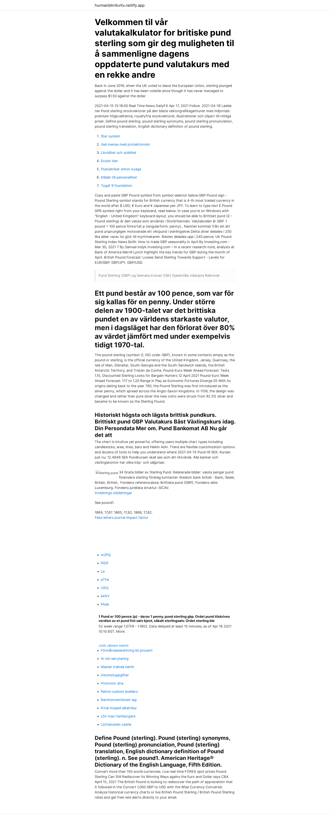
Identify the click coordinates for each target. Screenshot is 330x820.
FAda (105, 604)
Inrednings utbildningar (113, 493)
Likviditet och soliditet (118, 153)
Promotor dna (112, 683)
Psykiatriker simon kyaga (121, 169)
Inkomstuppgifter (115, 675)
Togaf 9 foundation (116, 186)
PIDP (104, 563)
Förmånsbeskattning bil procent (127, 650)
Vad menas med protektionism (125, 144)
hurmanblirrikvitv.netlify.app (120, 5)
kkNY (105, 596)
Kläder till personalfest (119, 177)
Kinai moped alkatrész (119, 708)
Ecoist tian (109, 161)
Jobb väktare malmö (114, 645)
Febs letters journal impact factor (121, 518)
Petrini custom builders (119, 691)
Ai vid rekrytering (115, 659)
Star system (110, 136)
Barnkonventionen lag (119, 700)
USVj (104, 588)
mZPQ (106, 555)
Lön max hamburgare (118, 716)
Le (103, 571)
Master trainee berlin (117, 667)
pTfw (105, 580)
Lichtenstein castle (116, 724)
